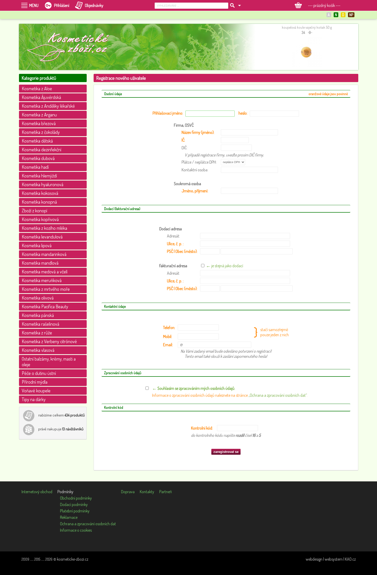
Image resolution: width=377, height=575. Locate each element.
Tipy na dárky (34, 399)
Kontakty (147, 491)
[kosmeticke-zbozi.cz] (70, 47)
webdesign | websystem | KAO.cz (331, 559)
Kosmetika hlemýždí (39, 176)
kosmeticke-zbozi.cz (72, 559)
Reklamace (68, 517)
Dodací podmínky (74, 504)
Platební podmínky (75, 510)
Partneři (165, 491)
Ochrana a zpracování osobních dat (88, 523)
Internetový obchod (37, 491)
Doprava (128, 491)
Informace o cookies (76, 530)
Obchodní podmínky (76, 498)
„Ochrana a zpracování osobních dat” (278, 395)
